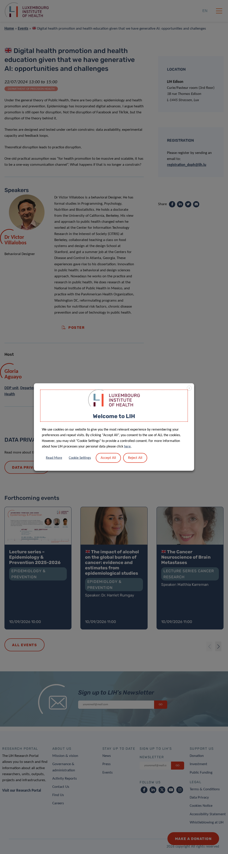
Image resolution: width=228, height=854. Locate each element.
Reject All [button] (135, 458)
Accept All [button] (108, 458)
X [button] (189, 388)
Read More (54, 458)
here (127, 446)
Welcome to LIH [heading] (114, 416)
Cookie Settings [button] (80, 458)
